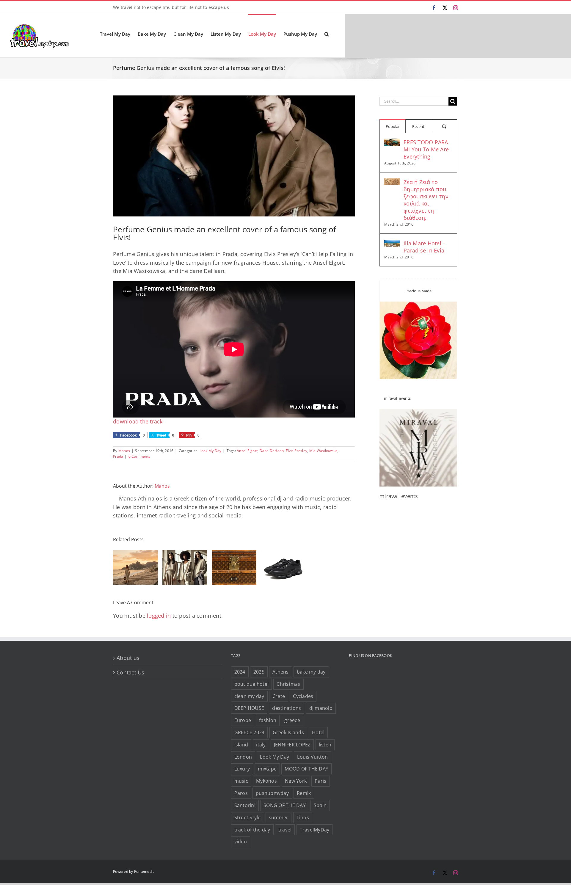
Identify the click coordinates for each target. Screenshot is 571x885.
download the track (138, 421)
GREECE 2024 (249, 732)
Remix (304, 793)
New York (296, 781)
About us (128, 657)
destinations (286, 708)
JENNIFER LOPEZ (292, 744)
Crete (278, 696)
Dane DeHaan (272, 450)
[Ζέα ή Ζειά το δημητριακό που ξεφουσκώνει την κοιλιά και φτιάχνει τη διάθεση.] (392, 182)
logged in (159, 615)
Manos (124, 450)
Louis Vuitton (312, 757)
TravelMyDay (315, 829)
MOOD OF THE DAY (306, 768)
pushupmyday (272, 793)
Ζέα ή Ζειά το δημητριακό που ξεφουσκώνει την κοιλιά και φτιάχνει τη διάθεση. (426, 199)
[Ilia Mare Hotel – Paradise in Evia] (392, 243)
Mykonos (266, 781)
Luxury (242, 768)
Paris (320, 781)
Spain (320, 805)
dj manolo (320, 708)
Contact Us (131, 672)
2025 (258, 672)
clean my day (249, 696)
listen (325, 744)
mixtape (267, 768)
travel (285, 829)
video (240, 841)
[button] (326, 33)
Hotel (318, 732)
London (243, 757)
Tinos (303, 817)
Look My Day (211, 450)
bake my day (311, 672)
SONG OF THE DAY (284, 805)
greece (292, 720)
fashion (267, 720)
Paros (241, 793)
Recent (418, 126)
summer (278, 817)
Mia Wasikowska (323, 450)
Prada (118, 456)
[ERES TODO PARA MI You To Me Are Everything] (392, 142)
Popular (393, 126)
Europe (242, 720)
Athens (280, 672)
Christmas (288, 684)
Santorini (244, 805)
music (241, 781)
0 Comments (139, 456)
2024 (239, 672)
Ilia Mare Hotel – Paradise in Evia (424, 247)
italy (261, 744)
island (241, 744)
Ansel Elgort (247, 450)
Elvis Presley (296, 450)
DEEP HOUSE (249, 708)
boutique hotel (251, 684)
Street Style (247, 817)
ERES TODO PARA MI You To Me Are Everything (426, 149)
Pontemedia (144, 871)
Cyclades (303, 696)
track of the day (252, 829)
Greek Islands (288, 732)
